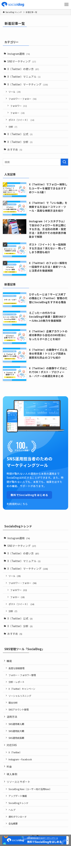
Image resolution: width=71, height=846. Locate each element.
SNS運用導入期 (16, 724)
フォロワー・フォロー (23, 98)
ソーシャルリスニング (20, 695)
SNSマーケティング (21, 61)
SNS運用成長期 (16, 737)
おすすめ (14, 149)
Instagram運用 (18, 54)
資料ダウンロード (18, 816)
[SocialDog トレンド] (13, 4)
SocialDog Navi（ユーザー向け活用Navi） (30, 789)
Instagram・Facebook (20, 759)
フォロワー (18, 105)
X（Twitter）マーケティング (27, 84)
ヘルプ (12, 809)
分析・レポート (16, 681)
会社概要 (13, 823)
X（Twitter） (15, 752)
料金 (9, 766)
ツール (15, 91)
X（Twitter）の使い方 (23, 69)
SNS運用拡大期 (16, 731)
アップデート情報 (18, 795)
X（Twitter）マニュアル (24, 76)
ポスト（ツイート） (21, 119)
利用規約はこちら (17, 504)
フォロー (17, 112)
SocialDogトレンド (18, 803)
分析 (13, 126)
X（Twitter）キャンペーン (22, 688)
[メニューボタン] (66, 4)
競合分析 (13, 702)
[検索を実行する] (64, 162)
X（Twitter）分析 (20, 142)
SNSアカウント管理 (19, 709)
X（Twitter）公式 (20, 134)
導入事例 (12, 774)
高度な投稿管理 (16, 668)
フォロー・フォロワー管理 (22, 675)
